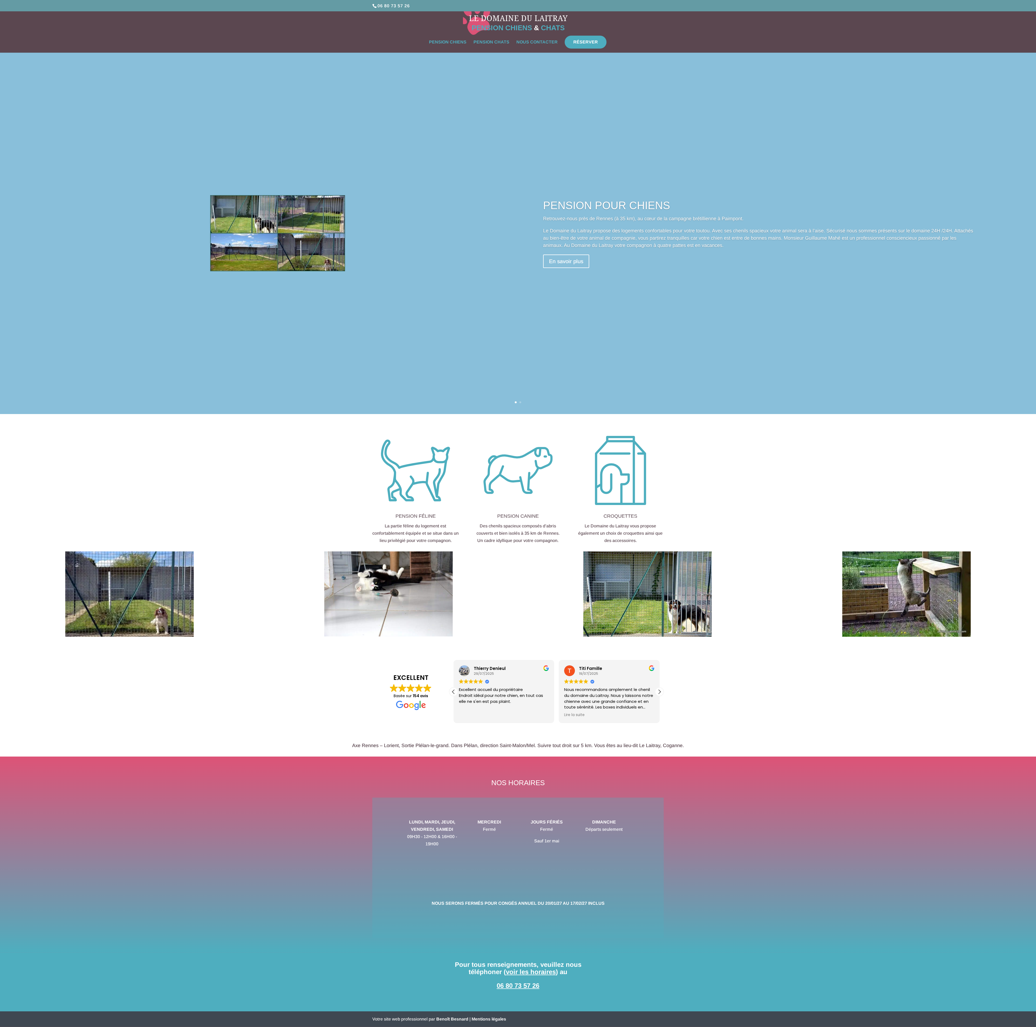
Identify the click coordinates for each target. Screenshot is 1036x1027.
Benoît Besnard (452, 1019)
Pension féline (416, 516)
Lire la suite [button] (574, 715)
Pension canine (518, 516)
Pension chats (491, 42)
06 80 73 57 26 (393, 6)
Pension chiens (447, 42)
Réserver (585, 42)
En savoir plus (566, 261)
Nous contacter (537, 42)
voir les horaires (531, 971)
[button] (659, 692)
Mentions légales (489, 1019)
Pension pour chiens (606, 205)
